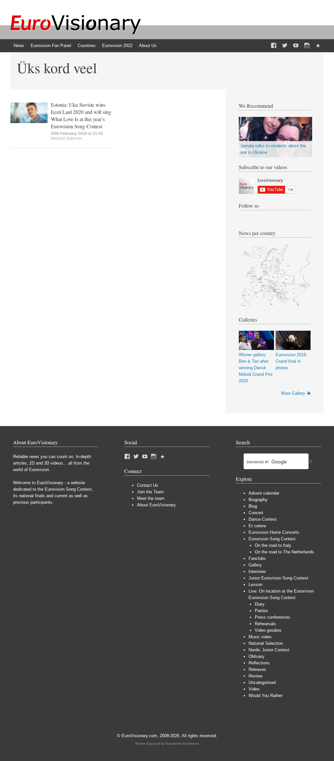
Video (254, 689)
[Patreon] (318, 45)
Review (255, 676)
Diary (260, 604)
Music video (260, 636)
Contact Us (147, 485)
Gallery (255, 565)
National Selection (266, 643)
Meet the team (150, 498)
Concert (256, 512)
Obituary (257, 656)
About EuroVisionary (156, 504)
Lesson (255, 584)
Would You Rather (265, 695)
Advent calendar (264, 493)
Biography (258, 499)
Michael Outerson (66, 138)
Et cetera (257, 525)
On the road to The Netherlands (284, 551)
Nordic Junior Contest (269, 649)
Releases (257, 669)
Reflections (259, 662)
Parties (261, 610)
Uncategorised (262, 682)
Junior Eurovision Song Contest (278, 578)
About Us (148, 45)
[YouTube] (295, 45)
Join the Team (150, 491)
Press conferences (272, 617)
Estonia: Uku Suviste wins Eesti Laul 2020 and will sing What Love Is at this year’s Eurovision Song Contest (81, 115)
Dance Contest (263, 519)
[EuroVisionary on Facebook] (273, 45)
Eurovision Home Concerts (274, 532)
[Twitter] (284, 45)
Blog (253, 506)
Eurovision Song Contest (272, 538)
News (19, 45)
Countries (87, 45)
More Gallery (293, 393)
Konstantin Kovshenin (182, 743)
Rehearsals (265, 623)
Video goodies (268, 630)
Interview (257, 571)
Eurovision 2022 (117, 45)
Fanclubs (257, 558)
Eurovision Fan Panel (51, 45)
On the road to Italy (273, 545)
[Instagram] (306, 45)
